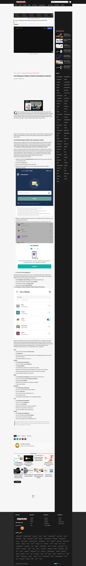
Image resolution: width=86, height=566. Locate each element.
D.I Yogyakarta (59, 98)
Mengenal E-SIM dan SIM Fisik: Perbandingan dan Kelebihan (38, 476)
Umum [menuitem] (20, 5)
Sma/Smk (66, 157)
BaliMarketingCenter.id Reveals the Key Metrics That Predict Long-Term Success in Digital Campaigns (68, 50)
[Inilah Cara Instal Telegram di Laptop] (48, 470)
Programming (59, 143)
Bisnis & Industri (67, 87)
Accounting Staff (59, 76)
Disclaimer (46, 521)
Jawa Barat (58, 119)
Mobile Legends (67, 133)
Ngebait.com (25, 563)
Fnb (31, 523)
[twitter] (17, 439)
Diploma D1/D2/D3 (60, 100)
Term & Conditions (47, 525)
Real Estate (66, 143)
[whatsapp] (20, 439)
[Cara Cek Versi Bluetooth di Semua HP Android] (28, 470)
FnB (42, 543)
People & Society (59, 141)
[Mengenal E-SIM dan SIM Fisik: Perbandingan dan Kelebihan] (38, 470)
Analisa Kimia (59, 79)
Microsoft (58, 133)
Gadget (58, 111)
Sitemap (60, 518)
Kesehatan (66, 122)
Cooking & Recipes (60, 95)
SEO (65, 149)
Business (32, 518)
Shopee (58, 157)
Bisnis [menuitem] (29, 5)
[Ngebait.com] (21, 2)
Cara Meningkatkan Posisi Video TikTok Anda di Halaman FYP (18, 464)
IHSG (57, 117)
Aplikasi (18, 435)
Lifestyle (65, 127)
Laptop (58, 127)
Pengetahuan (66, 138)
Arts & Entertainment (67, 82)
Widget (65, 176)
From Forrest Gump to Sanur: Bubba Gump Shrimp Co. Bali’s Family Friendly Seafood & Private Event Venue (40, 21)
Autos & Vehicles (60, 536)
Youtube (65, 178)
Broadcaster (66, 90)
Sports (58, 162)
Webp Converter (61, 523)
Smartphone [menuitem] (56, 5)
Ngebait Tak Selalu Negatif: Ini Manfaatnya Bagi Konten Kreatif (67, 40)
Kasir (57, 122)
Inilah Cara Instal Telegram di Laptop (48, 475)
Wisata (58, 178)
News (65, 135)
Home (15, 73)
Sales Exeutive (59, 154)
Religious (65, 146)
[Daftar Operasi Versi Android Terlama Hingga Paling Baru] (48, 458)
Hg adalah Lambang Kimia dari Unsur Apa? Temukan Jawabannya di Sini (67, 45)
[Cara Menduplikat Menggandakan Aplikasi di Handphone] (28, 458)
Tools (65, 168)
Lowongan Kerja (59, 130)
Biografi (58, 87)
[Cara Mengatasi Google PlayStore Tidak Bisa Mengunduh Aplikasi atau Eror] (38, 455)
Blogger (58, 90)
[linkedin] (25, 439)
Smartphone (24, 435)
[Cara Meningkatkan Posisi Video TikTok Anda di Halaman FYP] (18, 458)
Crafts (65, 95)
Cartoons (58, 92)
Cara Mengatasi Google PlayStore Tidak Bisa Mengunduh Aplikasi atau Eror (38, 459)
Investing (49, 546)
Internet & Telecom (43, 546)
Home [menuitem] (16, 5)
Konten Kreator (59, 125)
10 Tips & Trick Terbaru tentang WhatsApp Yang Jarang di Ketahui (67, 61)
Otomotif (58, 138)
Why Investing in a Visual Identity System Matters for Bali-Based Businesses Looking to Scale (67, 66)
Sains (32, 553)
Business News (55, 538)
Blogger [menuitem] (24, 5)
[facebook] (15, 439)
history (58, 181)
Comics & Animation (67, 92)
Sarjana (65, 154)
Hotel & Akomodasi (60, 114)
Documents (66, 100)
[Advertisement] (35, 9)
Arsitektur (58, 82)
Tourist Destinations (46, 556)
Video (58, 173)
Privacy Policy (46, 523)
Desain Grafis (66, 98)
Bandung (58, 84)
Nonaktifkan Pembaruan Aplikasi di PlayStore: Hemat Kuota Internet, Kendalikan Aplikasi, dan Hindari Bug (18, 476)
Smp (64, 553)
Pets (65, 141)
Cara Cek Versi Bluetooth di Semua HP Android (28, 475)
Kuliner (65, 125)
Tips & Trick (19, 73)
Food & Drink (46, 543)
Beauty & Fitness (67, 84)
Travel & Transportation (59, 556)
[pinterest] (23, 439)
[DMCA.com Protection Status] (57, 563)
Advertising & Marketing (67, 76)
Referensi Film (59, 146)
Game (65, 111)
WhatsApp (58, 176)
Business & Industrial (48, 538)
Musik (58, 135)
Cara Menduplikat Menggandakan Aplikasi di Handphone (28, 464)
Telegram (65, 165)
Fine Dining (66, 106)
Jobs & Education (67, 119)
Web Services (66, 173)
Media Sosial (66, 130)
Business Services (62, 538)
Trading (58, 170)
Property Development (51, 551)
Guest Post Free (61, 521)
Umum (65, 170)
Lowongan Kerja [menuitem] (42, 5)
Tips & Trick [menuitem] (50, 5)
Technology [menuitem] (34, 5)
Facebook (58, 103)
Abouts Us (46, 518)
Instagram (66, 117)
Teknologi (65, 162)
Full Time (51, 543)
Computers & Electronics (33, 541)
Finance (58, 106)
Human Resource (67, 114)
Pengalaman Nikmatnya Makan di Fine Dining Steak (67, 34)
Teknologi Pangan (60, 165)
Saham (28, 553)
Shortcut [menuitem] (62, 5)
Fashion (65, 103)
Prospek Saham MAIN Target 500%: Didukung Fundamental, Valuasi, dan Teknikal (67, 56)
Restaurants (59, 149)
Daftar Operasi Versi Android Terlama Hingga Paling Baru (48, 464)
